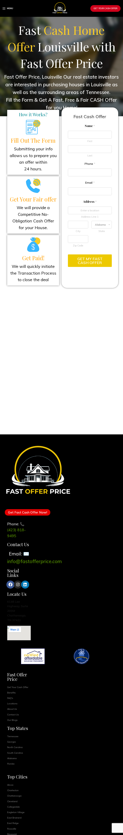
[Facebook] (10, 585)
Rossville (11, 828)
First (89, 141)
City (78, 231)
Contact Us (13, 714)
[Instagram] (18, 585)
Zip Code (78, 245)
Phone (90, 164)
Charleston (13, 790)
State (101, 231)
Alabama (12, 758)
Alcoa (10, 784)
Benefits (11, 692)
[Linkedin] (25, 585)
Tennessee (12, 736)
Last (89, 155)
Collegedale (13, 806)
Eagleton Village (16, 812)
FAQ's (10, 698)
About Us (12, 709)
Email (90, 182)
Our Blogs (12, 720)
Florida (10, 763)
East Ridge (13, 823)
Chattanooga (14, 795)
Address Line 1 (90, 216)
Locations (12, 703)
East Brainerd (14, 817)
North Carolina (15, 747)
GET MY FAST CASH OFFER (89, 260)
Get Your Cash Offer (105, 8)
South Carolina (15, 752)
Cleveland (12, 801)
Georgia (11, 741)
